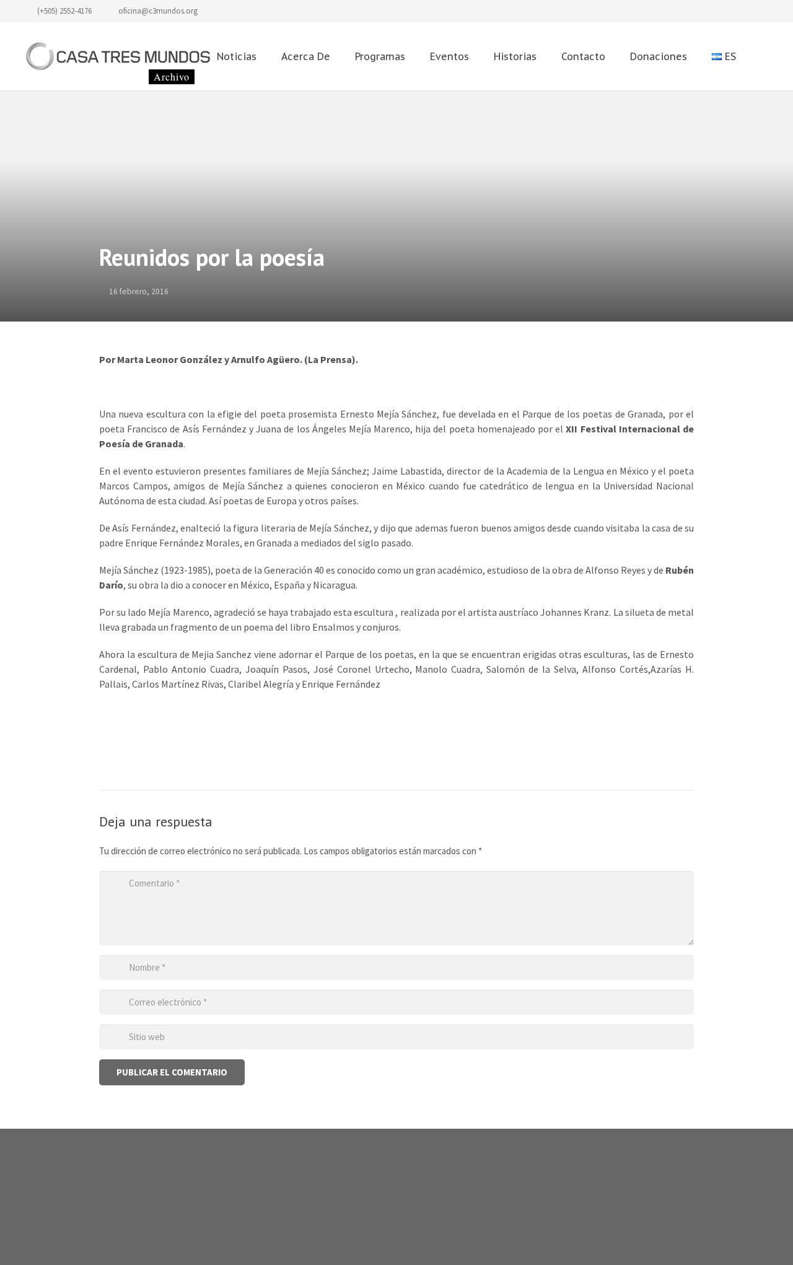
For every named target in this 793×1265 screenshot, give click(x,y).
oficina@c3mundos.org (158, 11)
